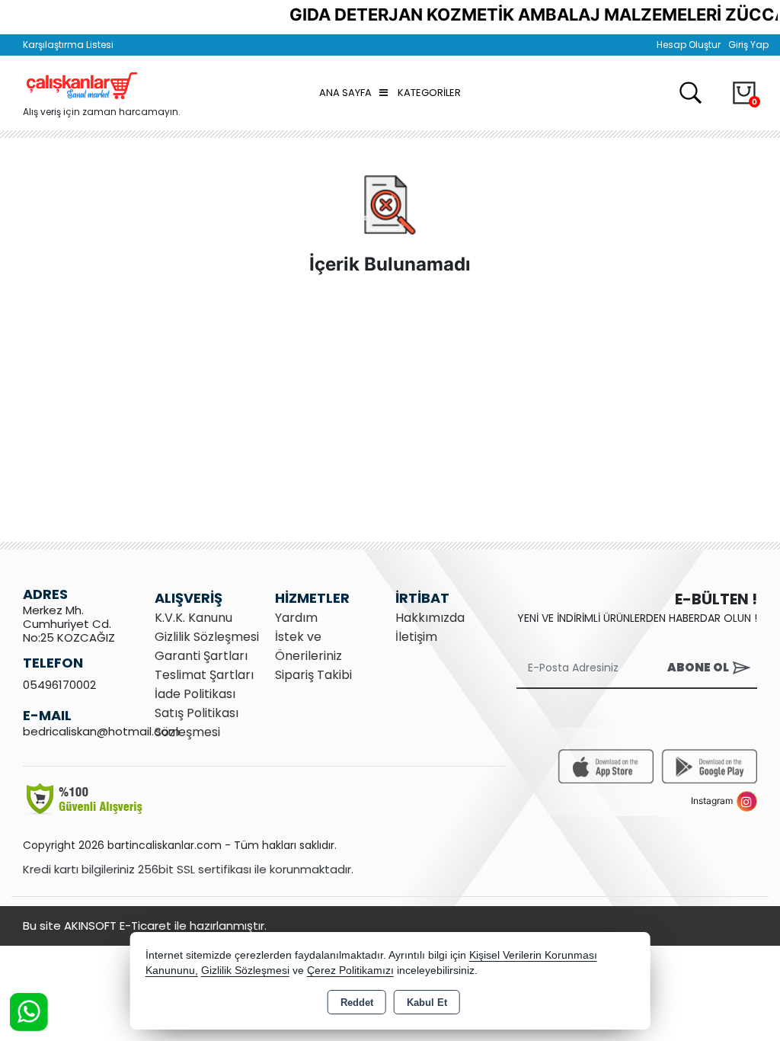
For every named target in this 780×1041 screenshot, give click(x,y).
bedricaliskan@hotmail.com (101, 731)
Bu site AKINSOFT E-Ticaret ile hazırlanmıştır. (145, 926)
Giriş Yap (748, 44)
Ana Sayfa (345, 92)
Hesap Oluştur (689, 44)
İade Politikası (195, 694)
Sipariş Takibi (313, 675)
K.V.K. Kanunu (193, 617)
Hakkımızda (430, 617)
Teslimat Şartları (204, 675)
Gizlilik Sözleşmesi (207, 636)
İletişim (416, 636)
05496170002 (59, 685)
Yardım (296, 617)
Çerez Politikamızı (350, 970)
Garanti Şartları (201, 656)
